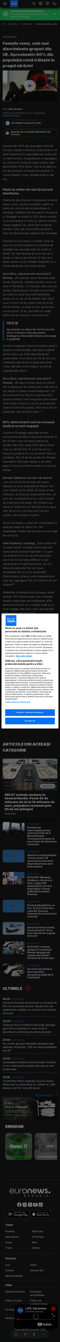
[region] (30, 670)
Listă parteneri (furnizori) (17, 702)
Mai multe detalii (24, 656)
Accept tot (30, 721)
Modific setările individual (30, 712)
